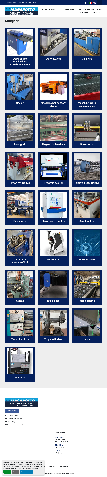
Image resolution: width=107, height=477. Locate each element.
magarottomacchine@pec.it (17, 425)
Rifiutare (15, 472)
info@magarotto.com (29, 2)
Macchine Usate (68, 10)
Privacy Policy (63, 466)
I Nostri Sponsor (86, 10)
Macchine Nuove (49, 10)
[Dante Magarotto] (21, 402)
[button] (50, 10)
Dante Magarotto (66, 473)
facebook (12, 411)
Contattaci (97, 12)
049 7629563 (11, 2)
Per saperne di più (26, 472)
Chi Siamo (84, 12)
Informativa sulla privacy (32, 468)
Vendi (99, 10)
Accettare (7, 472)
